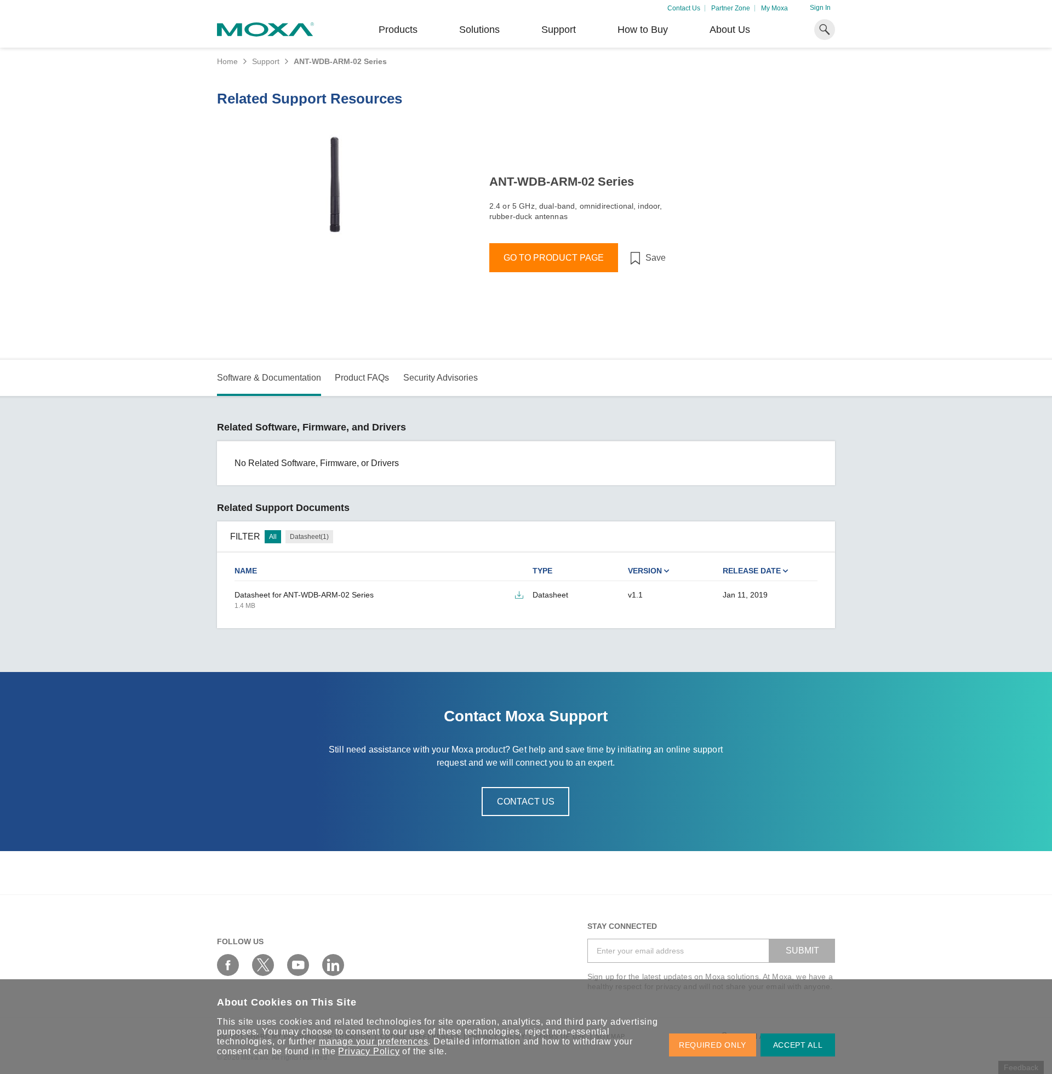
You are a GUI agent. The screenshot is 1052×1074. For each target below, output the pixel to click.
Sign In (820, 7)
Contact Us (683, 8)
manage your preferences (373, 1041)
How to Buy (643, 29)
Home (227, 61)
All (273, 537)
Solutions (479, 29)
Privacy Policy (368, 1051)
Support (558, 29)
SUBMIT (802, 950)
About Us (730, 29)
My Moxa (774, 8)
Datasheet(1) (309, 537)
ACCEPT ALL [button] (798, 1045)
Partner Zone (730, 8)
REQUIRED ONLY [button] (712, 1045)
